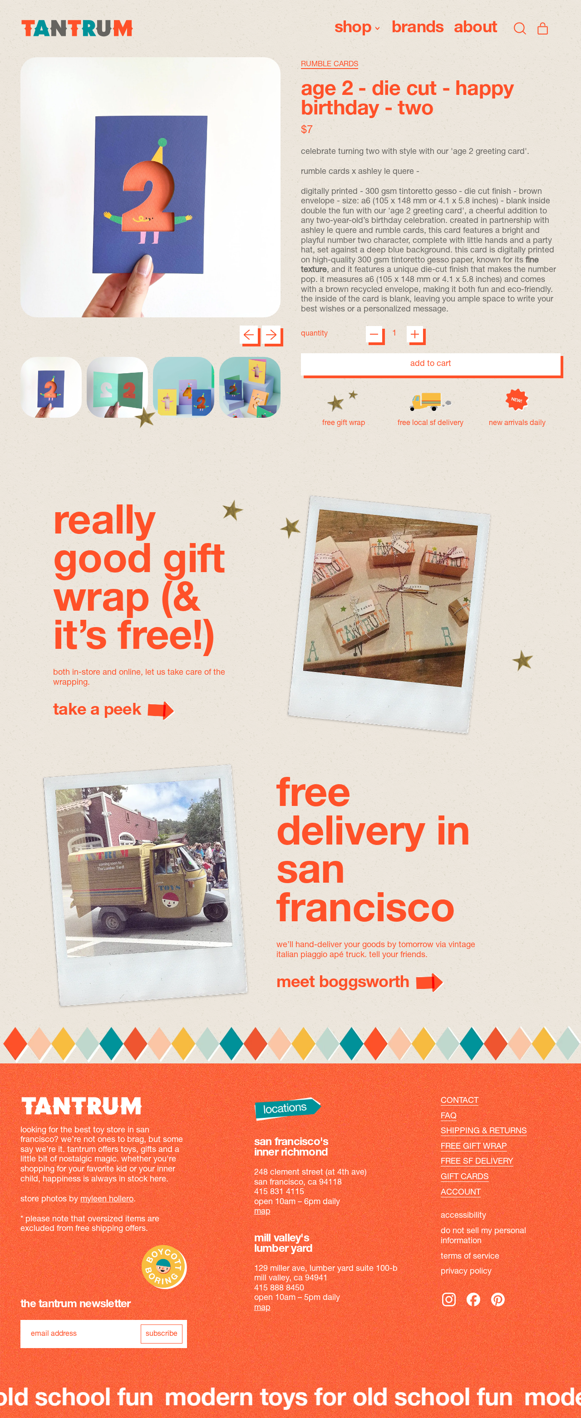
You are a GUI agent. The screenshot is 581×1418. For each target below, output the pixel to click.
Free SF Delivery (477, 1162)
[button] (520, 28)
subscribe (161, 1334)
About (475, 28)
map (262, 1212)
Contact (459, 1101)
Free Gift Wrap (474, 1147)
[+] (415, 334)
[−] (374, 334)
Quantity (314, 333)
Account (461, 1193)
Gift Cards (465, 1177)
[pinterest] (498, 1306)
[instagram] (449, 1306)
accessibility (463, 1216)
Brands (418, 28)
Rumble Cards (329, 64)
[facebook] (473, 1306)
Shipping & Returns (484, 1131)
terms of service (470, 1257)
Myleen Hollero (106, 1200)
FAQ (449, 1116)
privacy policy (466, 1272)
